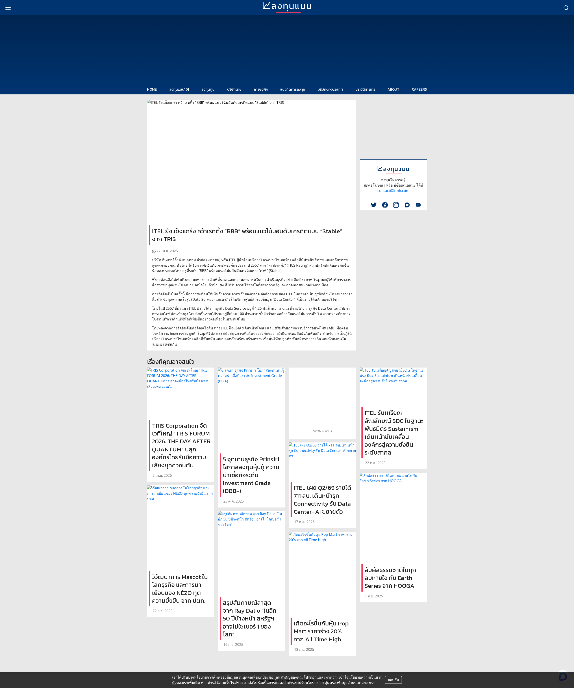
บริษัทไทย (234, 89)
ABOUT (393, 89)
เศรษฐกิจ (261, 89)
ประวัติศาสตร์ (365, 89)
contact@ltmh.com (393, 190)
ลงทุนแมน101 (179, 89)
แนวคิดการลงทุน (292, 89)
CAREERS (419, 89)
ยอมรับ (393, 679)
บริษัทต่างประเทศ (330, 89)
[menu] (8, 7)
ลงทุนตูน (208, 89)
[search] (565, 7)
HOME (152, 89)
